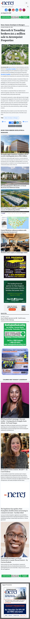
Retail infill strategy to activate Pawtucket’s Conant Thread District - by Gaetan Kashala (14, 560)
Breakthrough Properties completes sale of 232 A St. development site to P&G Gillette (14, 155)
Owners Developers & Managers (11, 118)
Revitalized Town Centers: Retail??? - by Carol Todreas (14, 470)
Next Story (18, 126)
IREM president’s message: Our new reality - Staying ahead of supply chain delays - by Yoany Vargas (14, 421)
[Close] (27, 585)
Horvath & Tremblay (11, 69)
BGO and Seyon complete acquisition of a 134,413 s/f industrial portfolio (14, 209)
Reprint (26, 121)
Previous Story (12, 126)
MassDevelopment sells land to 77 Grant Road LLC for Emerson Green (13, 186)
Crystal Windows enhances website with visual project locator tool (13, 231)
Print (4, 121)
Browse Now (12, 309)
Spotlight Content (5, 316)
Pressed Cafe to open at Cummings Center (14, 252)
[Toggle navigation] (26, 3)
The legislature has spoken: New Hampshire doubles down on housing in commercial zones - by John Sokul (14, 511)
